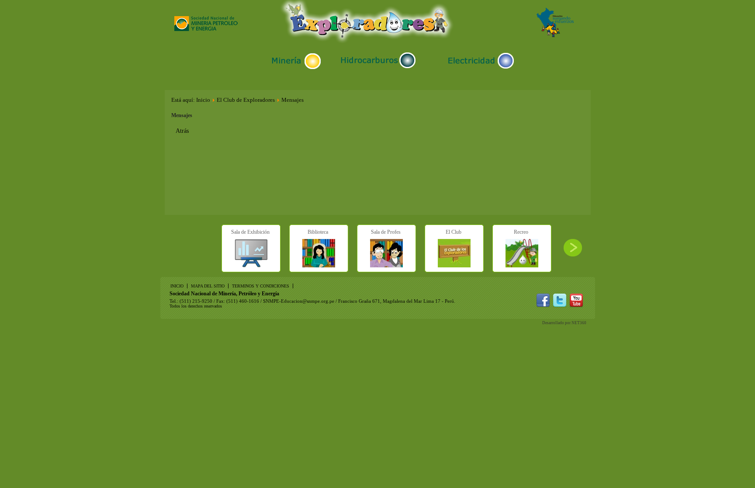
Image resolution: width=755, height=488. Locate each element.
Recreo (521, 232)
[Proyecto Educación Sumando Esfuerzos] (555, 35)
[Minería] (295, 69)
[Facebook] (543, 305)
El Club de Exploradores (246, 100)
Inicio (203, 100)
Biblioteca (318, 232)
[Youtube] (576, 305)
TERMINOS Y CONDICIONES (260, 286)
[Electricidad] (479, 69)
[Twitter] (560, 305)
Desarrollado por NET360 (564, 323)
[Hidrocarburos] (378, 68)
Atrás (182, 131)
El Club (453, 232)
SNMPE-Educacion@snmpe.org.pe (298, 301)
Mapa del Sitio (208, 286)
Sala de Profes (386, 232)
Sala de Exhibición (250, 232)
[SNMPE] (206, 29)
